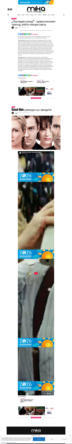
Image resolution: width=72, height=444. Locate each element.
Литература (32, 14)
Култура (27, 14)
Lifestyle (39, 14)
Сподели (35, 34)
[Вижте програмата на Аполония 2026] (36, 4)
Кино (35, 14)
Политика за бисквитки (4, 442)
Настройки (64, 439)
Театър (49, 14)
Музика (19, 14)
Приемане (39, 439)
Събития (23, 14)
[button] (70, 435)
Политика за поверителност (12, 442)
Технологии (44, 14)
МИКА (16, 113)
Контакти (52, 14)
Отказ (52, 439)
